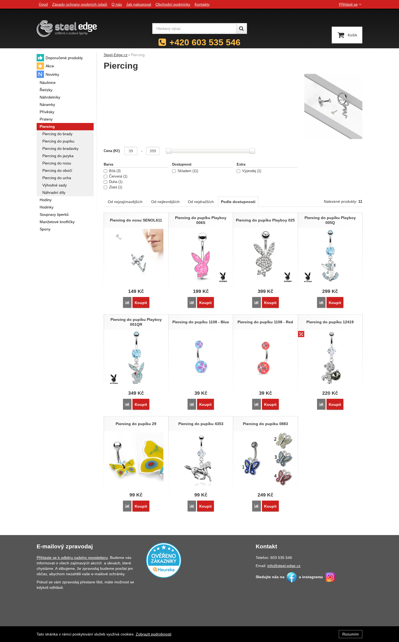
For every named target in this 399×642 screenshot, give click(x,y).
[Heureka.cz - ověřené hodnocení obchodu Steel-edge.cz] (163, 560)
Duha (115, 182)
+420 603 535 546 (204, 42)
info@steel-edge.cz (283, 566)
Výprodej (251, 171)
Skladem (187, 171)
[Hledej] (241, 28)
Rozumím (350, 634)
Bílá (114, 171)
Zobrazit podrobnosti (153, 634)
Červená (117, 176)
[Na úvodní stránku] (67, 28)
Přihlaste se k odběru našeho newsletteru (72, 557)
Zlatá (115, 187)
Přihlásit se (348, 4)
